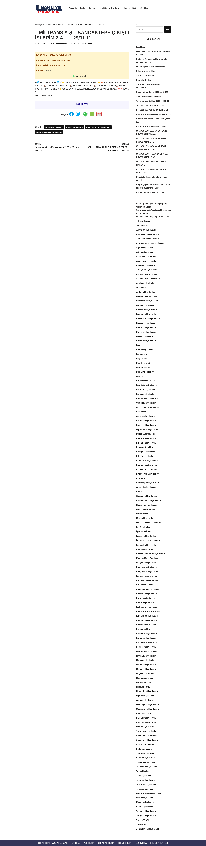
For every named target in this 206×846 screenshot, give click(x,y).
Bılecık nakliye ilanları (146, 341)
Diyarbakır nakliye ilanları (147, 429)
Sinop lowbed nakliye (146, 80)
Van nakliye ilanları (144, 807)
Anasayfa (73, 8)
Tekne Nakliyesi (143, 771)
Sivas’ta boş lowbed (145, 76)
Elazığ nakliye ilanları (145, 452)
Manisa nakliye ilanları (146, 656)
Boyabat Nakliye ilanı (145, 381)
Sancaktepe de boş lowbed (148, 97)
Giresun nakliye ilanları (146, 496)
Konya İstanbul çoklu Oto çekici (150, 192)
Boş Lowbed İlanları (145, 372)
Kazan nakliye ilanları (145, 598)
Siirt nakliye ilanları (144, 749)
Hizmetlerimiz (142, 514)
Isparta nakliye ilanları (146, 536)
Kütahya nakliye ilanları (146, 642)
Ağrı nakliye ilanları (144, 252)
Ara (137, 25)
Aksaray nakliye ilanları (146, 256)
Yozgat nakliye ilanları (146, 816)
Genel (139, 492)
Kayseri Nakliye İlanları (146, 594)
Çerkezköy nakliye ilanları (147, 407)
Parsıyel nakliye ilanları (146, 722)
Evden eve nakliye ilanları (147, 474)
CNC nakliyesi (142, 412)
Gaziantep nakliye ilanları (147, 483)
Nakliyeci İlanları (143, 687)
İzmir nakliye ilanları (145, 549)
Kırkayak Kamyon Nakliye (148, 611)
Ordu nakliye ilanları (145, 700)
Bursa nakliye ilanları (145, 394)
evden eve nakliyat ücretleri (98, 127)
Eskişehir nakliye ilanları (147, 469)
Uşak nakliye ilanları (145, 802)
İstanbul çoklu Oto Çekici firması (150, 67)
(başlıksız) (140, 47)
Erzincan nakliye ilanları (147, 461)
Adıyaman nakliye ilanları (147, 239)
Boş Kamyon (142, 359)
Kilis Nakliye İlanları (145, 603)
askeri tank (141, 288)
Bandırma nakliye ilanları (147, 301)
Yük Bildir (144, 8)
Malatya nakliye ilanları (146, 651)
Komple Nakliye (143, 629)
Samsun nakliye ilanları (146, 736)
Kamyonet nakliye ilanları (147, 572)
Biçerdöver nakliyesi (145, 323)
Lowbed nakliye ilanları (146, 647)
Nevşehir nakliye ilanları (147, 691)
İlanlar (82, 8)
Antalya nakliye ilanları (146, 270)
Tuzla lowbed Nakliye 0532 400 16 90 (152, 101)
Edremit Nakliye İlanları (146, 443)
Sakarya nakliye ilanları (146, 731)
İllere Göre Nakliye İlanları (110, 8)
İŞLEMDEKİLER (143, 532)
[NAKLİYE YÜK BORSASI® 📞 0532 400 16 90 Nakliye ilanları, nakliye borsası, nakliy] (50, 8)
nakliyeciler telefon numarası (49, 132)
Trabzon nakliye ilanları (83, 43)
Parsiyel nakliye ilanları (146, 718)
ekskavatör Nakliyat (54, 127)
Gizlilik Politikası (159, 843)
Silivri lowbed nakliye (145, 71)
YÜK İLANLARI (143, 820)
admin (37, 43)
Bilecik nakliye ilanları (146, 328)
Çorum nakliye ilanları (146, 421)
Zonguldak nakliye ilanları (147, 829)
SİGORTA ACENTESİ (145, 745)
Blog (138, 345)
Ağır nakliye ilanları (144, 248)
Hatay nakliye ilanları (145, 509)
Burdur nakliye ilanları (146, 390)
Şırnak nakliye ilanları (145, 762)
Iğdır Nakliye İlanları (145, 518)
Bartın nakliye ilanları (145, 305)
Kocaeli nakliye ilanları (146, 625)
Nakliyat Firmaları (144, 682)
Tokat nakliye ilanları (145, 780)
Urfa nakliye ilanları (144, 798)
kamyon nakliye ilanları (146, 563)
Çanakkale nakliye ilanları (147, 398)
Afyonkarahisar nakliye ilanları (150, 243)
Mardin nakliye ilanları (146, 665)
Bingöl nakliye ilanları (146, 332)
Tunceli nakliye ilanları (146, 789)
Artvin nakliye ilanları (145, 283)
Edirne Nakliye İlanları (146, 438)
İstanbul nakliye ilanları (146, 545)
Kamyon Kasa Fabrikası (147, 558)
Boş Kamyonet (143, 363)
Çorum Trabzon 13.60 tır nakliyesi (151, 126)
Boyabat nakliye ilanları (146, 385)
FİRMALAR (141, 478)
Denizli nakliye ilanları (146, 425)
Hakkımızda (141, 843)
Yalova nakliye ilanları (146, 811)
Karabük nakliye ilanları (146, 576)
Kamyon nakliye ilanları (146, 567)
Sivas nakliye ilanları (145, 758)
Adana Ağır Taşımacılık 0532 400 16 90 (153, 114)
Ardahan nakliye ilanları (146, 274)
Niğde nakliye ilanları (145, 696)
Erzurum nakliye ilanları (146, 465)
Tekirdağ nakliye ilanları (146, 767)
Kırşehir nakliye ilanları (146, 620)
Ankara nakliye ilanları (146, 265)
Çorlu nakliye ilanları (145, 416)
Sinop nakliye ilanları (145, 753)
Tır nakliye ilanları (144, 776)
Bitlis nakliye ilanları (145, 336)
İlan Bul (92, 8)
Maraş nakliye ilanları (145, 660)
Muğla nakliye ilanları (145, 673)
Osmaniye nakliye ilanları (147, 705)
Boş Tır (139, 376)
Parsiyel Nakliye (143, 713)
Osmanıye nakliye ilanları (147, 709)
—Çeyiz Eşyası (143, 221)
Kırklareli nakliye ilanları (147, 616)
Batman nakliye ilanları (146, 310)
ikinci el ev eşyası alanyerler (148, 523)
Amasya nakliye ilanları (146, 261)
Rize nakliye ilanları (145, 727)
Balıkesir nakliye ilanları (146, 296)
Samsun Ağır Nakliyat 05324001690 (152, 92)
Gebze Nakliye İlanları (146, 487)
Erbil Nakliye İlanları (145, 456)
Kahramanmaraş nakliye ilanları (150, 554)
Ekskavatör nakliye (74, 127)
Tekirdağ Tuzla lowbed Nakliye (150, 105)
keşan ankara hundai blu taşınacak (152, 110)
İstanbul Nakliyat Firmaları (148, 540)
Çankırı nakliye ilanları (146, 403)
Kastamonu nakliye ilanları (148, 589)
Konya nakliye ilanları (146, 638)
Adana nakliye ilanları (64, 43)
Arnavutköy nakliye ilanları (148, 279)
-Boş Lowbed (142, 225)
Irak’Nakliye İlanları (144, 527)
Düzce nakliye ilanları (145, 434)
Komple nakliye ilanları (146, 634)
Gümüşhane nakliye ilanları (148, 501)
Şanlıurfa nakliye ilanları (147, 740)
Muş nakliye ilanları (144, 678)
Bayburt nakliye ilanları (146, 314)
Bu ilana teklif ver (83, 76)
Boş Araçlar (141, 354)
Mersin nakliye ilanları (146, 669)
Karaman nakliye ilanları (147, 580)
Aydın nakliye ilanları (145, 292)
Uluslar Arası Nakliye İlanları (148, 793)
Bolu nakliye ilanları (145, 350)
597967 (49, 71)
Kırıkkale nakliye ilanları (146, 607)
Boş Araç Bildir (130, 8)
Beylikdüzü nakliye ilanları (148, 319)
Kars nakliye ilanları (145, 585)
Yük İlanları (141, 824)
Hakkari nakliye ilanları (146, 505)
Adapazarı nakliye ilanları (147, 234)
